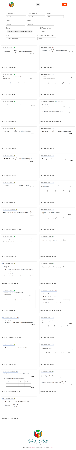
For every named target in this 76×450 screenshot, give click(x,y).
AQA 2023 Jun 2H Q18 (9, 67)
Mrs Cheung (32, 447)
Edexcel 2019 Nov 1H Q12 (10, 283)
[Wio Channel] (65, 4)
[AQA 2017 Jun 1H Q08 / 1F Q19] (19, 326)
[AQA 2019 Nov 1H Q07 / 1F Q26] (19, 218)
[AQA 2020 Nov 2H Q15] (57, 164)
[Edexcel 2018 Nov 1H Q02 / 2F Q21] (57, 299)
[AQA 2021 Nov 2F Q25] (57, 137)
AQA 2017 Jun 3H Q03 (47, 337)
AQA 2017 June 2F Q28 (9, 364)
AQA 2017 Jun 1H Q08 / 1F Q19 (11, 337)
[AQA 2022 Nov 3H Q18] (19, 110)
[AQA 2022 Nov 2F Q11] (19, 83)
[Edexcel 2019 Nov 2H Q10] (57, 272)
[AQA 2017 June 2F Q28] (19, 353)
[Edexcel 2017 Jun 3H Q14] (57, 380)
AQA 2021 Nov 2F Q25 (47, 148)
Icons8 (51, 447)
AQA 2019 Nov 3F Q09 (9, 256)
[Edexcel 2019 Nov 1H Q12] (19, 272)
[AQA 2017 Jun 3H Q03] (57, 326)
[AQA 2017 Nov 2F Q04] (57, 353)
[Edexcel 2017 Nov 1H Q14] (19, 407)
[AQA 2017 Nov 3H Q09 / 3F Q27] (19, 380)
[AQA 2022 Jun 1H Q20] (57, 56)
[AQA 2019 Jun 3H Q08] (57, 191)
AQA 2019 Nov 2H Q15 (47, 229)
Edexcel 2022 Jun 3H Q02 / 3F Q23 (50, 121)
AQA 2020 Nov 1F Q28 (9, 175)
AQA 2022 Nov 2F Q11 (8, 94)
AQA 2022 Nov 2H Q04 (47, 94)
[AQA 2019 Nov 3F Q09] (19, 245)
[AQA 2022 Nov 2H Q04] (57, 83)
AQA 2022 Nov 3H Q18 (9, 121)
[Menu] (38, 4)
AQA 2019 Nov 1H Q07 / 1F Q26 (11, 229)
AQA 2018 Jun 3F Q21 (8, 310)
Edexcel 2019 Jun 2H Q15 (48, 256)
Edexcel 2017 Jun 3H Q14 (48, 391)
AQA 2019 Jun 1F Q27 (8, 202)
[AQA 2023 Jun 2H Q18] (19, 56)
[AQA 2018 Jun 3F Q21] (19, 299)
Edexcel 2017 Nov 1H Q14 (10, 418)
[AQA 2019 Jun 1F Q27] (19, 191)
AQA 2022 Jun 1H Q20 (47, 67)
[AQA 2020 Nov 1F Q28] (19, 164)
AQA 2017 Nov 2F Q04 (47, 364)
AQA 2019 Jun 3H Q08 (47, 202)
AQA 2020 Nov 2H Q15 (47, 175)
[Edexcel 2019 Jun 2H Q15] (57, 245)
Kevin (43, 447)
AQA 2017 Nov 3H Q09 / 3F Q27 (11, 391)
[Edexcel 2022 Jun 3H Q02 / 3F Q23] (57, 110)
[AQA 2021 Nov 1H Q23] (19, 137)
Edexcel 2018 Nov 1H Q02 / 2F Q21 (50, 310)
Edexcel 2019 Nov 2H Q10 (48, 283)
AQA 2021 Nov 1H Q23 (9, 148)
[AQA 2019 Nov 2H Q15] (57, 218)
